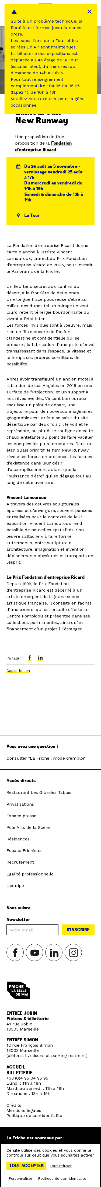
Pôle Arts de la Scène (28, 827)
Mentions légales (23, 1110)
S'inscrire (78, 930)
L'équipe (15, 885)
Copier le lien (18, 670)
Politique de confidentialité (34, 1115)
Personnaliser (20, 1178)
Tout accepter (26, 1165)
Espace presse (21, 815)
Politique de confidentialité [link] (62, 1178)
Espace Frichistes (24, 850)
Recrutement (20, 862)
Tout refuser (61, 1166)
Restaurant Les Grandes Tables (38, 792)
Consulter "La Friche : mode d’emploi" (46, 758)
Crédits (13, 1105)
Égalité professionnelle (30, 874)
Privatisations (20, 804)
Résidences (18, 839)
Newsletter (18, 919)
